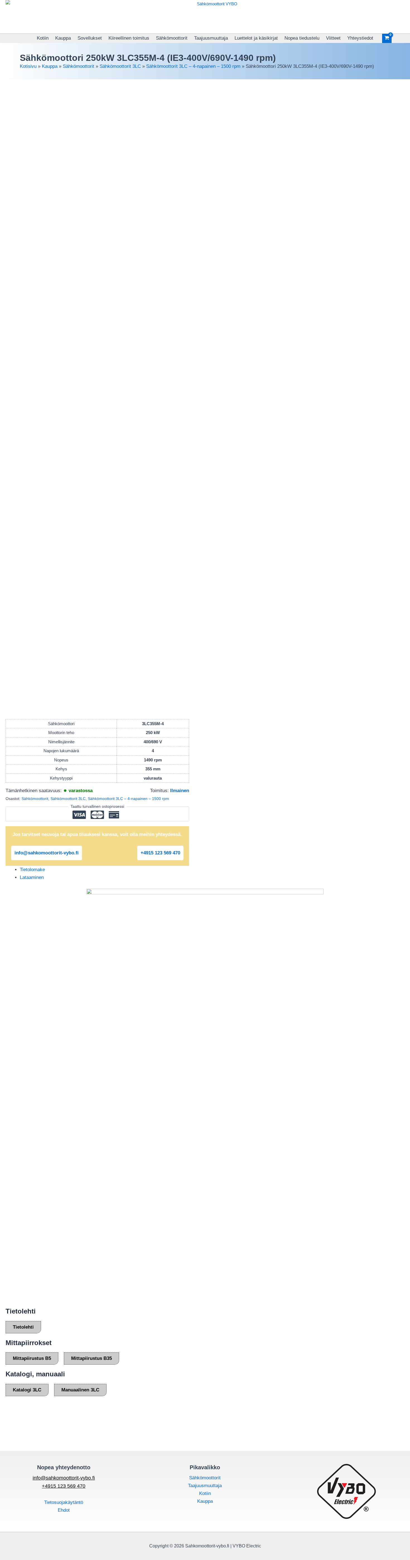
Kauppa (63, 38)
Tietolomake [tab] (32, 869)
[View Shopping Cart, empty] (387, 38)
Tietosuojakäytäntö (63, 1502)
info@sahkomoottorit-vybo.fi (47, 853)
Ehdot (64, 1510)
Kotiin (43, 38)
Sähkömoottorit (171, 38)
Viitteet (333, 38)
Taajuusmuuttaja (211, 38)
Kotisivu (28, 66)
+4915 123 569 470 (160, 853)
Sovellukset (90, 38)
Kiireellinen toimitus (128, 38)
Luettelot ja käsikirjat (256, 38)
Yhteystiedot (360, 38)
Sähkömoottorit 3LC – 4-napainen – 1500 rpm (193, 66)
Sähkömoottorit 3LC (120, 66)
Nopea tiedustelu (301, 38)
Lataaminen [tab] (32, 877)
